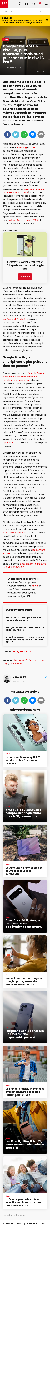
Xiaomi (33, 147)
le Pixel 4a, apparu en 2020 (23, 220)
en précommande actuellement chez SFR (23, 190)
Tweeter (15, 134)
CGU (19, 1223)
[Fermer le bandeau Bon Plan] (47, 20)
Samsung (22, 147)
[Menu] (46, 4)
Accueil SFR (4, 4)
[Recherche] (20, 4)
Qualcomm (9, 442)
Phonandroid (21, 660)
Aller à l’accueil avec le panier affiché (26, 4)
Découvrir (25, 276)
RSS (43, 1223)
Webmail (33, 4)
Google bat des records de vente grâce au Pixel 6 (25, 628)
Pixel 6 (35, 585)
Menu (46, 4)
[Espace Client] (40, 4)
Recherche (20, 4)
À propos (31, 1223)
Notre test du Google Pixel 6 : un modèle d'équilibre (24, 618)
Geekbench (15, 663)
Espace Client (40, 4)
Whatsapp (24, 134)
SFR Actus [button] (7, 11)
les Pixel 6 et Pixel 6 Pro (15, 319)
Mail (41, 134)
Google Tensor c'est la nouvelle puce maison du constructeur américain (23, 377)
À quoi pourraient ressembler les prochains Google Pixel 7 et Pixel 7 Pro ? (25, 640)
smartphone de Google (15, 532)
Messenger (32, 134)
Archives (8, 1223)
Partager (7, 134)
